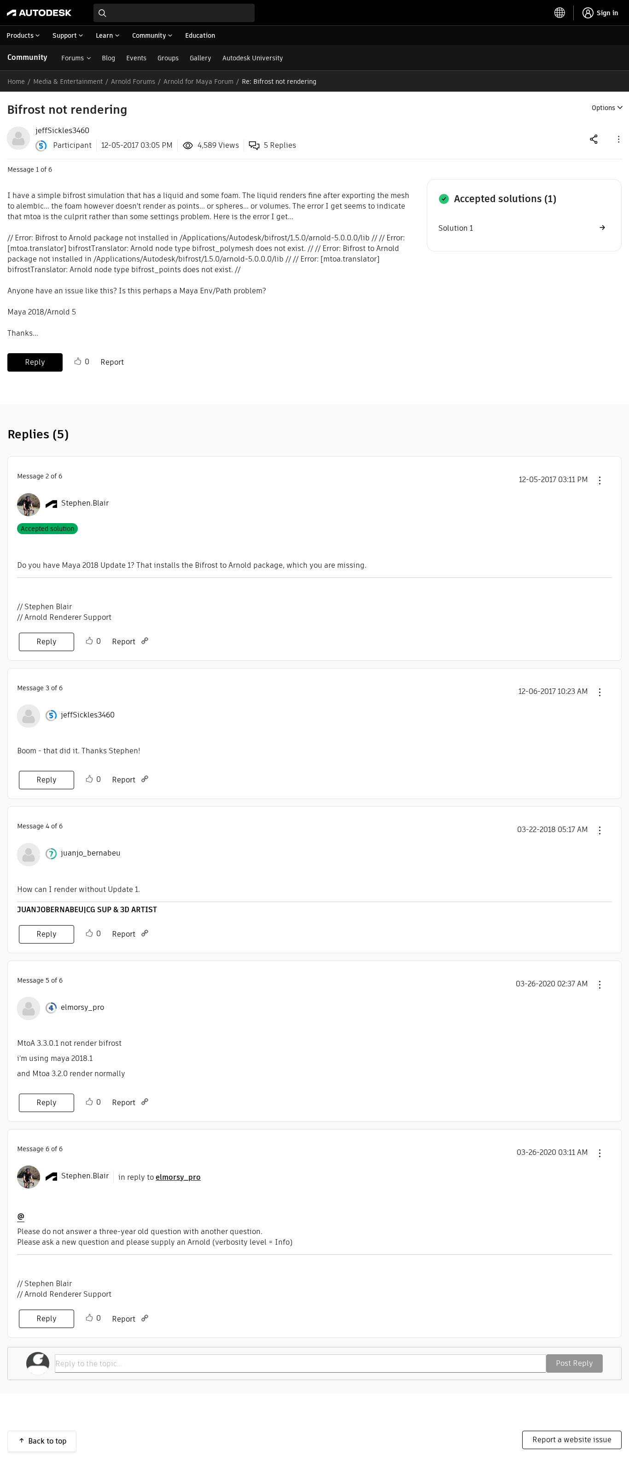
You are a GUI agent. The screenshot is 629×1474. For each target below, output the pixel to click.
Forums (72, 58)
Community (27, 57)
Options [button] (603, 107)
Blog (108, 58)
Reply (35, 362)
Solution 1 (455, 228)
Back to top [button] (47, 1441)
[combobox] (174, 13)
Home (16, 81)
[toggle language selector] (560, 13)
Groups (168, 58)
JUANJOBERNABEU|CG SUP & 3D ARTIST (87, 909)
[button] (618, 138)
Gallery (200, 58)
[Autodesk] (39, 12)
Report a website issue (572, 1439)
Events (136, 58)
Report (112, 362)
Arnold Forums (133, 81)
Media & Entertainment (68, 81)
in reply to (159, 1177)
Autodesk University (252, 58)
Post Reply (574, 1363)
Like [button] (78, 361)
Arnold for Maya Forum (198, 81)
